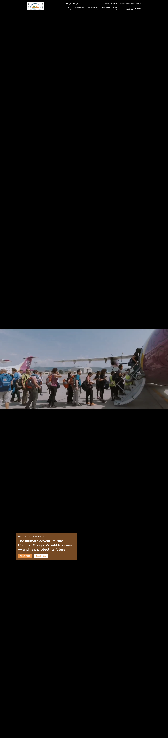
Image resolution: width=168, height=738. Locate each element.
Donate (138, 8)
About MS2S (25, 556)
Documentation (93, 8)
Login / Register (136, 3)
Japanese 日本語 (125, 3)
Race (69, 8)
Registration (114, 3)
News (115, 8)
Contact (106, 3)
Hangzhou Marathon (130, 8)
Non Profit (106, 8)
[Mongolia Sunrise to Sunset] (35, 6)
